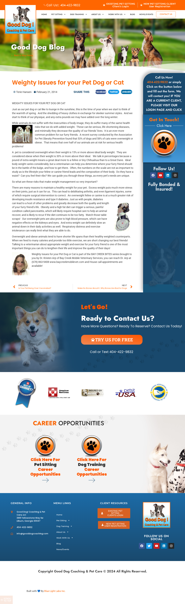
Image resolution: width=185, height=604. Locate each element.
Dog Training (77, 14)
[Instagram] (171, 546)
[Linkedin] (168, 175)
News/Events (146, 14)
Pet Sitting (56, 14)
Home (44, 14)
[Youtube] (160, 175)
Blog (132, 14)
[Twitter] (149, 546)
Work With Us (115, 14)
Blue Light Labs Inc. (54, 591)
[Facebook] (153, 175)
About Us (96, 14)
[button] (100, 92)
